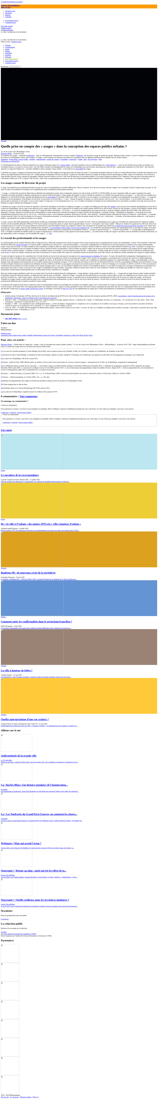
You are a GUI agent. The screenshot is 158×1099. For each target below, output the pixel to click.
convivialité (79, 169)
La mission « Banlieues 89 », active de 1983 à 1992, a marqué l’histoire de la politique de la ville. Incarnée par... (39, 579)
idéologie (80, 155)
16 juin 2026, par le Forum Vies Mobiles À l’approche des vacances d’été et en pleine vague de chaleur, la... (37, 848)
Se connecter (14, 1097)
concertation (52, 197)
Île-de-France (92, 159)
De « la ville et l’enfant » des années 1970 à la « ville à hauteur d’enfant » (41, 524)
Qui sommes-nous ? (12, 61)
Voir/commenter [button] (29, 396)
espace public (23, 159)
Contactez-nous (10, 63)
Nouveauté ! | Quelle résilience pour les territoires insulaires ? (35, 899)
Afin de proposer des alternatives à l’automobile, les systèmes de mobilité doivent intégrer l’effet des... (35, 482)
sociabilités (64, 159)
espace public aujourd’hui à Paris (32, 289)
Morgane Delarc (6, 153)
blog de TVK (67, 289)
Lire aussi (6, 430)
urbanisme (4, 159)
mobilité (32, 159)
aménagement (41, 159)
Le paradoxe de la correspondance (20, 475)
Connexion (4, 412)
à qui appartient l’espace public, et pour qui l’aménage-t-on (69, 228)
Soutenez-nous (16, 42)
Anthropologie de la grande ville (18, 755)
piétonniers (31, 155)
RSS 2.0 (35, 1097)
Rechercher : (5, 67)
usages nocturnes (22, 245)
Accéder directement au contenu (12, 2)
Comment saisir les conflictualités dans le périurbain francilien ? (36, 621)
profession (72, 159)
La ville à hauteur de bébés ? (16, 670)
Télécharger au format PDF (10, 161)
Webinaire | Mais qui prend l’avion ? (21, 843)
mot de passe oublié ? (24, 412)
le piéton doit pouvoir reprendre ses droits (129, 226)
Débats (3, 617)
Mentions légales (25, 1097)
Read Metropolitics (11, 59)
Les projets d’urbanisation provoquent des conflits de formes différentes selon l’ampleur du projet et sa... (36, 628)
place (85, 159)
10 (50, 233)
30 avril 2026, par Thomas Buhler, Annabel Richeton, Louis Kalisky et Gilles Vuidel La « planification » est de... (39, 877)
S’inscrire (13, 412)
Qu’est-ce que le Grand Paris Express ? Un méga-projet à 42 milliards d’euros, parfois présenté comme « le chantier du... (42, 821)
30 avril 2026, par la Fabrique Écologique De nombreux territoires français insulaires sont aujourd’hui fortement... (39, 906)
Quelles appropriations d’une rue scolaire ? (25, 719)
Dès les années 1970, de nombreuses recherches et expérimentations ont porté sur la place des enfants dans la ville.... (40, 530)
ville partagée (110, 165)
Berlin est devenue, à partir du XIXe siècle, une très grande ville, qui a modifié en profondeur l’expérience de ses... (39, 762)
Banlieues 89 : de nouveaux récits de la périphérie (28, 572)
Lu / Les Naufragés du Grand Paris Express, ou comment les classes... (39, 814)
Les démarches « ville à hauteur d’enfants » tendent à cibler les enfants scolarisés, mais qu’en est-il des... (36, 677)
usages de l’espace (53, 159)
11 (130, 246)
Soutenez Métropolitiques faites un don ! (11, 6)
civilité (80, 159)
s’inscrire (14, 422)
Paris (100, 159)
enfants (112, 206)
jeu (8, 252)
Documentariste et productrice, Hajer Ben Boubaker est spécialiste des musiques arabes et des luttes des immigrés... (40, 791)
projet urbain (13, 159)
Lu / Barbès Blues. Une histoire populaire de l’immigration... (34, 784)
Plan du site (5, 1097)
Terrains (3, 141)
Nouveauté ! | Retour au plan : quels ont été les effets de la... (33, 870)
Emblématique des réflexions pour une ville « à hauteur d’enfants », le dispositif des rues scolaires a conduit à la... (39, 726)
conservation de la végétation (90, 256)
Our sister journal (7, 26)
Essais (3, 470)
